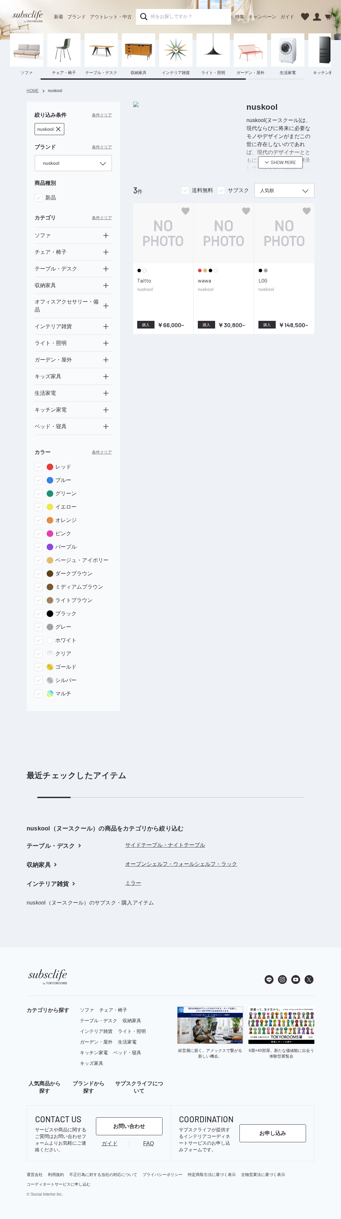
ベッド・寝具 (127, 1052)
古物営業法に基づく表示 (263, 1174)
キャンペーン (262, 16)
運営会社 (35, 1174)
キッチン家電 (94, 1052)
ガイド (287, 16)
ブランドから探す (89, 1087)
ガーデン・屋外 (96, 1042)
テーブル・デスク (98, 1020)
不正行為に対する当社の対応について (103, 1174)
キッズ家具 (91, 1063)
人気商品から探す (45, 1087)
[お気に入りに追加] (185, 211)
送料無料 (202, 190)
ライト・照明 (132, 1031)
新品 (50, 197)
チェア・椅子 (113, 1010)
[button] (49, 129)
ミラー (133, 883)
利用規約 (56, 1174)
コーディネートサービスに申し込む (59, 1184)
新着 (58, 16)
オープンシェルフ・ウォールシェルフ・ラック (181, 864)
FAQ (148, 1143)
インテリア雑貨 (96, 1031)
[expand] (106, 235)
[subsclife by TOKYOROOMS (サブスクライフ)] (27, 17)
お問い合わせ (129, 1126)
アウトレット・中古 (111, 16)
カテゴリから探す (48, 1010)
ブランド (76, 16)
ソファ (87, 1010)
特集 (239, 16)
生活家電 (127, 1042)
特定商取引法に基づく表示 (212, 1174)
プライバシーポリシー (162, 1174)
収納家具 (132, 1020)
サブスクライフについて (139, 1087)
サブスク (238, 190)
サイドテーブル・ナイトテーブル (165, 845)
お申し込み (272, 1133)
